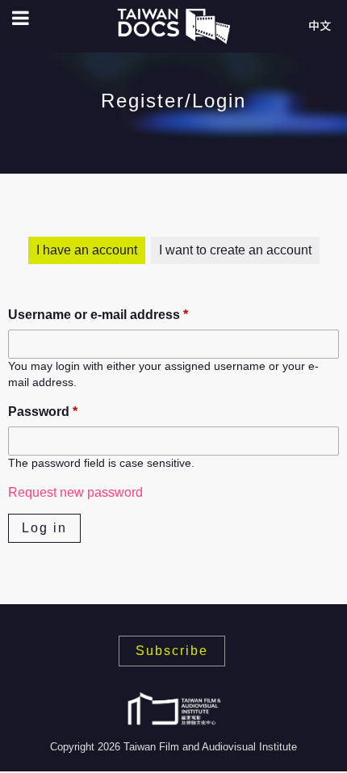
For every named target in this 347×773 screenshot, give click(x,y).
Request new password (75, 492)
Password (42, 411)
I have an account (86, 250)
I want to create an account (235, 250)
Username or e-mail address (98, 314)
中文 (319, 25)
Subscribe (172, 650)
